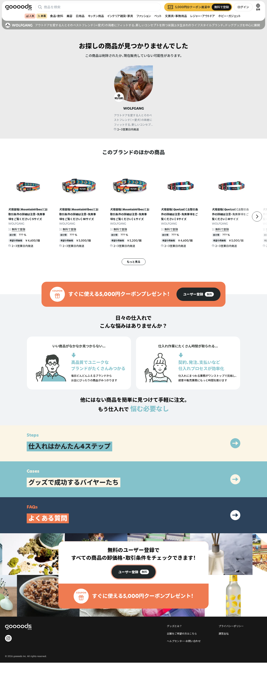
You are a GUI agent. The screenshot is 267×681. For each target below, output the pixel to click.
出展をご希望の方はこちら (182, 633)
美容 (69, 16)
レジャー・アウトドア (202, 16)
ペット (158, 16)
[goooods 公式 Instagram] (8, 638)
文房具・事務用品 (176, 16)
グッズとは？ (174, 626)
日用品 (80, 16)
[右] (257, 217)
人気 (31, 16)
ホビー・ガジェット (229, 16)
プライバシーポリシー (231, 626)
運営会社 (224, 633)
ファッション (143, 16)
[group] (198, 294)
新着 (43, 16)
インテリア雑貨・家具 (120, 16)
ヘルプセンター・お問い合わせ (184, 641)
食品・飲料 (56, 16)
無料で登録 (18, 229)
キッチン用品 (96, 16)
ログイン (243, 7)
